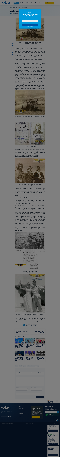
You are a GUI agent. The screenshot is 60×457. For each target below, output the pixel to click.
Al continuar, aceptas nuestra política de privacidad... (30, 23)
